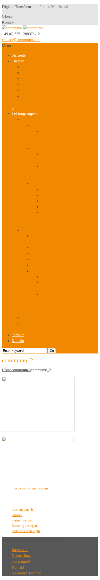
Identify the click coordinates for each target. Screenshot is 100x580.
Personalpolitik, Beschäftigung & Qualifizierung (58, 78)
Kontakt (8, 22)
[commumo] (22, 28)
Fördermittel (30, 323)
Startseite (18, 55)
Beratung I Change (35, 230)
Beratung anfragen (24, 526)
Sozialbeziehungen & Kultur (43, 84)
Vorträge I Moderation (38, 317)
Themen (18, 61)
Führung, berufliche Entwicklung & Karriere (55, 90)
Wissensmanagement (47, 247)
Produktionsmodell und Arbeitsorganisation (54, 73)
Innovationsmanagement (49, 253)
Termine (18, 335)
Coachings (49, 212)
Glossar (8, 16)
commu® (21, 370)
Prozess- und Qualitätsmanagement (58, 259)
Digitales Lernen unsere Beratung (66, 277)
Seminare (38, 183)
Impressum (20, 550)
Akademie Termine (26, 573)
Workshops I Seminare (38, 119)
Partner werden (22, 520)
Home (6, 370)
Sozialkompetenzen (56, 195)
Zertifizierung (41, 125)
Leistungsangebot (25, 113)
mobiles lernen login (26, 531)
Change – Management (58, 189)
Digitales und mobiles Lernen (53, 271)
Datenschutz (21, 556)
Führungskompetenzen (58, 201)
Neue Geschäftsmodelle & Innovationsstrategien (58, 67)
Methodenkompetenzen (59, 207)
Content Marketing (45, 265)
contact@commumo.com (21, 40)
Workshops (39, 148)
